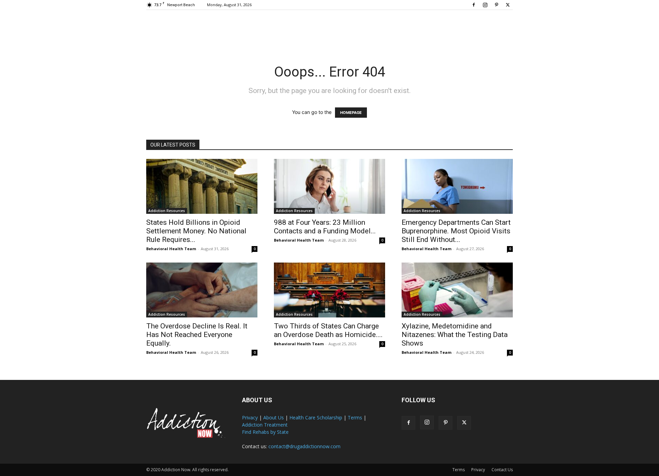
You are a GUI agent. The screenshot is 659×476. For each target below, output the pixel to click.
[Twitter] (507, 5)
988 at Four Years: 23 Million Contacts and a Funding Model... (325, 226)
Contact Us (502, 470)
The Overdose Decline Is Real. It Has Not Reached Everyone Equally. (196, 334)
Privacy (250, 417)
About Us (273, 417)
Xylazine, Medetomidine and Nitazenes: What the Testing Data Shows (455, 334)
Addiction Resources (166, 210)
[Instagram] (485, 5)
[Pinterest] (496, 5)
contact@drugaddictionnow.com (304, 446)
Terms (355, 417)
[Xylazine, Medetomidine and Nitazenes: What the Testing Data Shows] (457, 290)
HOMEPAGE (351, 112)
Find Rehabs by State (265, 432)
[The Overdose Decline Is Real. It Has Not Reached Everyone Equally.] (201, 290)
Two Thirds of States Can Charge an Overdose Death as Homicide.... (328, 330)
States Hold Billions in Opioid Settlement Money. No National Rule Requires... (196, 231)
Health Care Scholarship (315, 417)
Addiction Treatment (265, 424)
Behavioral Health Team (171, 248)
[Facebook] (474, 5)
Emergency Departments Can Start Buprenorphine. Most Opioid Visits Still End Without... (456, 231)
